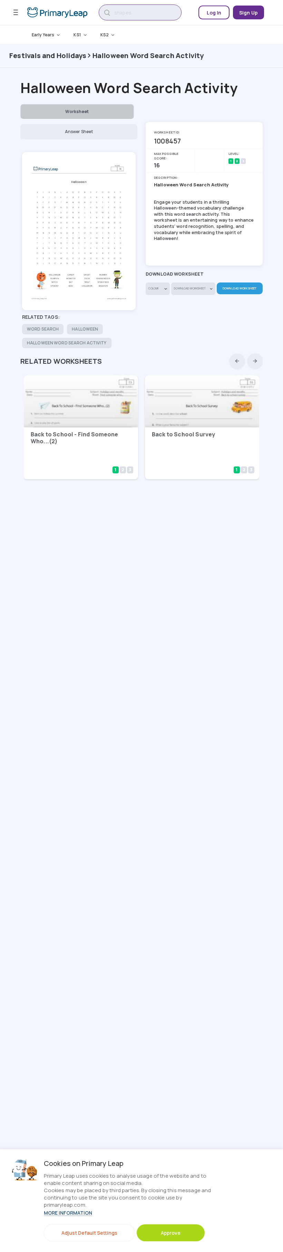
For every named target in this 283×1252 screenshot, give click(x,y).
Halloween (85, 329)
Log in (214, 12)
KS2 (104, 35)
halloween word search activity (67, 343)
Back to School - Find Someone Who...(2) (74, 438)
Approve (170, 1233)
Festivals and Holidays (47, 55)
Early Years (43, 35)
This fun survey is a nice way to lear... (191, 459)
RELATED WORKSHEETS (61, 361)
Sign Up (248, 12)
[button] (237, 361)
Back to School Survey (183, 434)
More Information (68, 1212)
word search (43, 329)
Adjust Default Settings (89, 1233)
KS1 (77, 35)
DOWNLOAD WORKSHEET (239, 288)
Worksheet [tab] (77, 111)
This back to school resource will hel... (72, 459)
